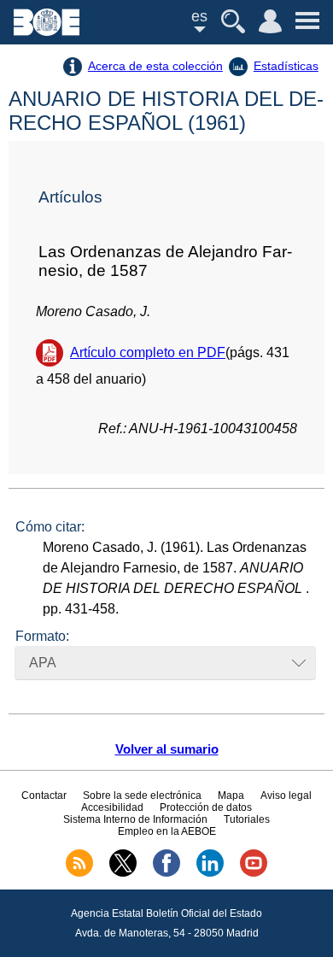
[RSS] (79, 873)
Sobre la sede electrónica (142, 795)
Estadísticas (286, 66)
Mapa (231, 795)
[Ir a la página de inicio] (46, 31)
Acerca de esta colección (155, 66)
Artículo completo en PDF (147, 352)
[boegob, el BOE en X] (123, 873)
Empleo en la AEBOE (167, 831)
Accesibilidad (112, 807)
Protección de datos (206, 807)
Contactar (44, 795)
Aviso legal (286, 795)
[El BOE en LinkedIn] (210, 873)
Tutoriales (247, 819)
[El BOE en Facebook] (166, 873)
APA (42, 662)
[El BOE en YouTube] (253, 873)
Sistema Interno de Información (135, 819)
